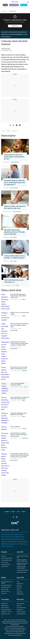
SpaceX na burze (4, 603)
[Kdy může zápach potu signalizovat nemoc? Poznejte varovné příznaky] (15, 222)
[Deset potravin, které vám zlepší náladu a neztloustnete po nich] (15, 147)
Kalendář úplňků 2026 (5, 564)
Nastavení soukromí (10, 631)
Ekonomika (20, 599)
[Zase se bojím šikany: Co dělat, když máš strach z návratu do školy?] (5, 403)
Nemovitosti (8, 539)
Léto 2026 (20, 552)
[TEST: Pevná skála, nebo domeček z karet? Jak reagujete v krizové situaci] (5, 331)
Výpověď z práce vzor (5, 591)
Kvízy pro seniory (4, 562)
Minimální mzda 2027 (21, 611)
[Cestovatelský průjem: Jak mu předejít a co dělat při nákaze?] (15, 248)
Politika (3, 577)
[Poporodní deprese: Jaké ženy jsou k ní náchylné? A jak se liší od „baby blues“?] (15, 172)
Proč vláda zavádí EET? (6, 587)
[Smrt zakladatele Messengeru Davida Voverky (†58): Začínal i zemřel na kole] (5, 302)
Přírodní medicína (12, 11)
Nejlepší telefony (4, 605)
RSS (18, 511)
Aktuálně (4, 552)
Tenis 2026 (19, 587)
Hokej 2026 (19, 585)
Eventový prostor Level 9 (12, 544)
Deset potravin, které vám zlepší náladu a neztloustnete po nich (14, 157)
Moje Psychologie (5, 534)
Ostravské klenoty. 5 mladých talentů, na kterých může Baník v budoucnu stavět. (18, 435)
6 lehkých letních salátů (21, 572)
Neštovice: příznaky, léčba (6, 558)
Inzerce (13, 511)
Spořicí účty (19, 605)
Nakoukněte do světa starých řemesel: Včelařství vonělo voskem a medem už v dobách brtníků (19, 343)
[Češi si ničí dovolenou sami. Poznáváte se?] (15, 272)
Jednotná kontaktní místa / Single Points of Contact (14, 633)
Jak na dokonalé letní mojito (22, 570)
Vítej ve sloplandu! (15, 426)
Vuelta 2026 (9, 546)
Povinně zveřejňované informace (15, 635)
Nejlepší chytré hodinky (6, 609)
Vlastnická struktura (19, 631)
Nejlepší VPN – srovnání (6, 611)
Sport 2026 (20, 577)
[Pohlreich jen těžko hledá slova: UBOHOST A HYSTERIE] (5, 418)
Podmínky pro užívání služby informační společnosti (14, 628)
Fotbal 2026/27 (20, 583)
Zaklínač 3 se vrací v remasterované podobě (19, 313)
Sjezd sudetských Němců (6, 585)
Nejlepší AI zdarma (5, 607)
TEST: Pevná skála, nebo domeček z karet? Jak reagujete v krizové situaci (19, 325)
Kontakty (7, 511)
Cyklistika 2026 (20, 594)
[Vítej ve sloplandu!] (5, 428)
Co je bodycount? (4, 566)
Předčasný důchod (20, 603)
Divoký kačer (4, 593)
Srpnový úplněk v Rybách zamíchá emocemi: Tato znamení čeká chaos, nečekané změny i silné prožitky (19, 455)
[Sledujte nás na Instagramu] (16, 517)
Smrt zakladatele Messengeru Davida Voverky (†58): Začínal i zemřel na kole (18, 296)
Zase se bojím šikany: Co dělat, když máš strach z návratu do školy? (19, 398)
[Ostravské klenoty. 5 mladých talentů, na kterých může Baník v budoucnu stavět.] (5, 441)
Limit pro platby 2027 (21, 607)
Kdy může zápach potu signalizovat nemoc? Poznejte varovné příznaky (14, 232)
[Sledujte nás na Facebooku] (13, 517)
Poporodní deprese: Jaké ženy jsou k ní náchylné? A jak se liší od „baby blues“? (14, 182)
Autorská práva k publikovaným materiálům (15, 626)
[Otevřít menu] (28, 2)
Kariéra (23, 511)
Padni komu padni (4, 589)
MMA (18, 581)
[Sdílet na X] (13, 125)
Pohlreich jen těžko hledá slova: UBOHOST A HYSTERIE (18, 413)
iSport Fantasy (9, 536)
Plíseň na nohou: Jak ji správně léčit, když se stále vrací (14, 207)
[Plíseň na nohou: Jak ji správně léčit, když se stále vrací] (15, 198)
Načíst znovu (15, 26)
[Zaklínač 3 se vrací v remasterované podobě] (5, 316)
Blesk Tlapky (14, 534)
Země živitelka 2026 (21, 613)
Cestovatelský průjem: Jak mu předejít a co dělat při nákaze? (14, 257)
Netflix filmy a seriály (5, 613)
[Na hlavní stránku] (15, 2)
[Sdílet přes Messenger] (20, 125)
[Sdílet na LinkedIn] (16, 125)
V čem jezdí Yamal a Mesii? (6, 560)
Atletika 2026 (20, 592)
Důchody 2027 (20, 609)
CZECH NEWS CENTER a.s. (20, 620)
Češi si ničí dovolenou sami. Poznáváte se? (14, 281)
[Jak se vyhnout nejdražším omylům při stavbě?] (6, 388)
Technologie (5, 599)
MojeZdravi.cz (4, 11)
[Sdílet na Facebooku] (10, 125)
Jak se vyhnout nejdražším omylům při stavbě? (17, 384)
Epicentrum (3, 556)
